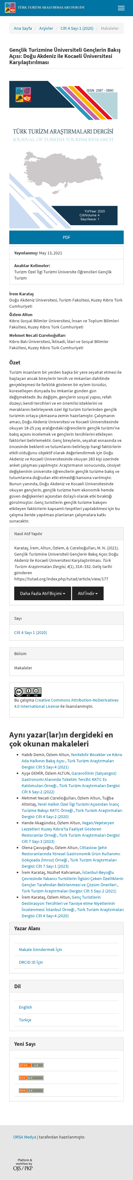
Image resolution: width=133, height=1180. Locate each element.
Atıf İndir (86, 593)
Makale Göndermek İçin (40, 949)
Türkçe (25, 1020)
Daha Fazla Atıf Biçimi (41, 593)
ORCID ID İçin (31, 962)
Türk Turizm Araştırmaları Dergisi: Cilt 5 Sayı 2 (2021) (69, 891)
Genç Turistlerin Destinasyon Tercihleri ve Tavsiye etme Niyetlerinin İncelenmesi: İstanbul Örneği (68, 903)
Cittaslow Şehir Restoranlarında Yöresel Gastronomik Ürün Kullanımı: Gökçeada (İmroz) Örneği (71, 854)
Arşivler (46, 28)
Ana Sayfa (23, 28)
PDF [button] (66, 237)
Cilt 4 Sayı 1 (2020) (77, 28)
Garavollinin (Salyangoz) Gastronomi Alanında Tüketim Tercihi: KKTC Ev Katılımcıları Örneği (69, 779)
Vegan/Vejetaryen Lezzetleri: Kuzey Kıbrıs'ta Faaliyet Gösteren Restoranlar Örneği (68, 829)
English (25, 1007)
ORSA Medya (24, 1137)
